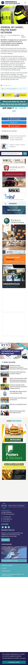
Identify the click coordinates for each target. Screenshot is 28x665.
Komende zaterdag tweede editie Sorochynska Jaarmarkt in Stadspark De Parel (18, 386)
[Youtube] (5, 527)
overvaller (4, 85)
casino (9, 85)
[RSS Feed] (8, 527)
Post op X (15, 122)
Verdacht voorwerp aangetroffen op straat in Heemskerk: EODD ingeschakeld (18, 367)
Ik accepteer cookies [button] (14, 662)
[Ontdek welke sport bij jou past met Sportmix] (4, 400)
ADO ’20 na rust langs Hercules (18, 404)
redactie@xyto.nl (7, 519)
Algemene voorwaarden (7, 565)
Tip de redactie (15, 126)
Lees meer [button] (22, 658)
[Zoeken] (25, 153)
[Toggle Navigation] (25, 2)
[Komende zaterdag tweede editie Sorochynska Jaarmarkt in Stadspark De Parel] (4, 387)
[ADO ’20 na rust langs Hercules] (4, 406)
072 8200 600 (7, 517)
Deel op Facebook (15, 119)
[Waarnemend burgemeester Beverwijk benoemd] (4, 413)
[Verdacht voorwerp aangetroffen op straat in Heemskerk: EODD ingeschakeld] (4, 367)
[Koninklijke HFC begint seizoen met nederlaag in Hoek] (4, 393)
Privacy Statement (6, 571)
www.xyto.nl (6, 521)
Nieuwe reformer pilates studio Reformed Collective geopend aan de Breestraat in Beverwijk (18, 380)
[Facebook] (2, 527)
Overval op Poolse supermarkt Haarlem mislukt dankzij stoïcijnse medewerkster (18, 137)
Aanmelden (5, 540)
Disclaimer (4, 568)
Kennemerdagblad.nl (11, 2)
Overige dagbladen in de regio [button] (10, 560)
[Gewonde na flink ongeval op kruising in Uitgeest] (4, 374)
